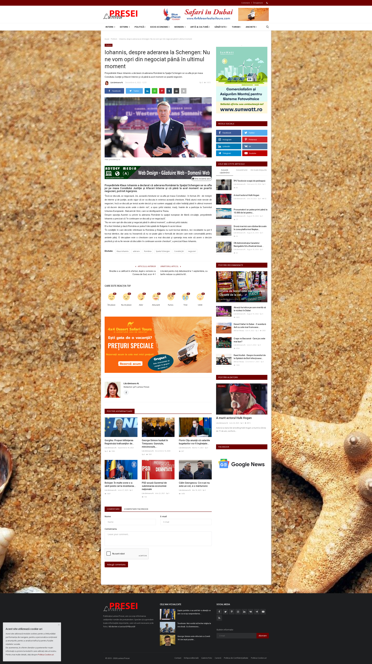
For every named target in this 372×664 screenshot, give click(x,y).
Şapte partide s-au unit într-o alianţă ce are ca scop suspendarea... (194, 612)
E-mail (163, 516)
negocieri (192, 251)
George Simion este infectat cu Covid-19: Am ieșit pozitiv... (194, 638)
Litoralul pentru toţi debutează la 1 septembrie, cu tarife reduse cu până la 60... (184, 273)
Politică (114, 39)
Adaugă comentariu (116, 564)
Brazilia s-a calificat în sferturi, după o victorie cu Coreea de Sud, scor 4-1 (132, 273)
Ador (141, 305)
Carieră (218, 658)
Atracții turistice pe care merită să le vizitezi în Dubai (250, 309)
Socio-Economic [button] (159, 26)
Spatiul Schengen (163, 251)
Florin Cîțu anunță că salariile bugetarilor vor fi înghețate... (194, 442)
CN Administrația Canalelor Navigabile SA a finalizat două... (249, 244)
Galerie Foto (206, 658)
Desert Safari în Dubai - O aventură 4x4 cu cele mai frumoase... (250, 325)
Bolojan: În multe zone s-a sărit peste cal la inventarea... (120, 484)
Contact (178, 658)
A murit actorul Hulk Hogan (246, 195)
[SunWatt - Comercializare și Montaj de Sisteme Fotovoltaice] (241, 80)
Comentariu (111, 529)
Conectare (245, 3)
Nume (108, 516)
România (147, 251)
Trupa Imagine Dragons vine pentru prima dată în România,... (239, 419)
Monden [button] (179, 26)
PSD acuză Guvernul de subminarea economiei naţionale (154, 486)
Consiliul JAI (179, 251)
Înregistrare (258, 3)
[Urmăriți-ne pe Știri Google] (241, 463)
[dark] (267, 3)
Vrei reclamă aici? (202, 178)
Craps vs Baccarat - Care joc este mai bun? (249, 340)
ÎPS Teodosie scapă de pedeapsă (249, 181)
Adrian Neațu (223, 299)
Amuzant (156, 305)
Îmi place (111, 305)
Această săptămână (224, 171)
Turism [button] (236, 26)
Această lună (241, 170)
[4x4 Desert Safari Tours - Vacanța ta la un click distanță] (216, 14)
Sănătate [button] (220, 26)
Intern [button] (109, 26)
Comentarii (113, 509)
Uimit (200, 305)
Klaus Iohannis (122, 251)
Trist (185, 305)
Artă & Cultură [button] (199, 26)
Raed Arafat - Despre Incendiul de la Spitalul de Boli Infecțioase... (250, 356)
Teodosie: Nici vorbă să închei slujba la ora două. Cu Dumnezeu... (194, 625)
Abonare (263, 635)
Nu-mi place (126, 305)
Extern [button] (124, 26)
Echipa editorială (191, 658)
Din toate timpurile (259, 170)
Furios (170, 305)
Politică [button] (139, 26)
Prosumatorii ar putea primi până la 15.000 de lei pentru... (250, 211)
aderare (136, 251)
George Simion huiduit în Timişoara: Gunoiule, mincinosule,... (155, 443)
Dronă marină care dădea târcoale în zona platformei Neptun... (250, 228)
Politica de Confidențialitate (236, 658)
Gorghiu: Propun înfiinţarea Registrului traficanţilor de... (119, 442)
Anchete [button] (250, 26)
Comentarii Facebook (136, 509)
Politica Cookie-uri (259, 658)
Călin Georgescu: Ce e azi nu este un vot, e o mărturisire (194, 484)
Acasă (107, 39)
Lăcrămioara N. (116, 82)
